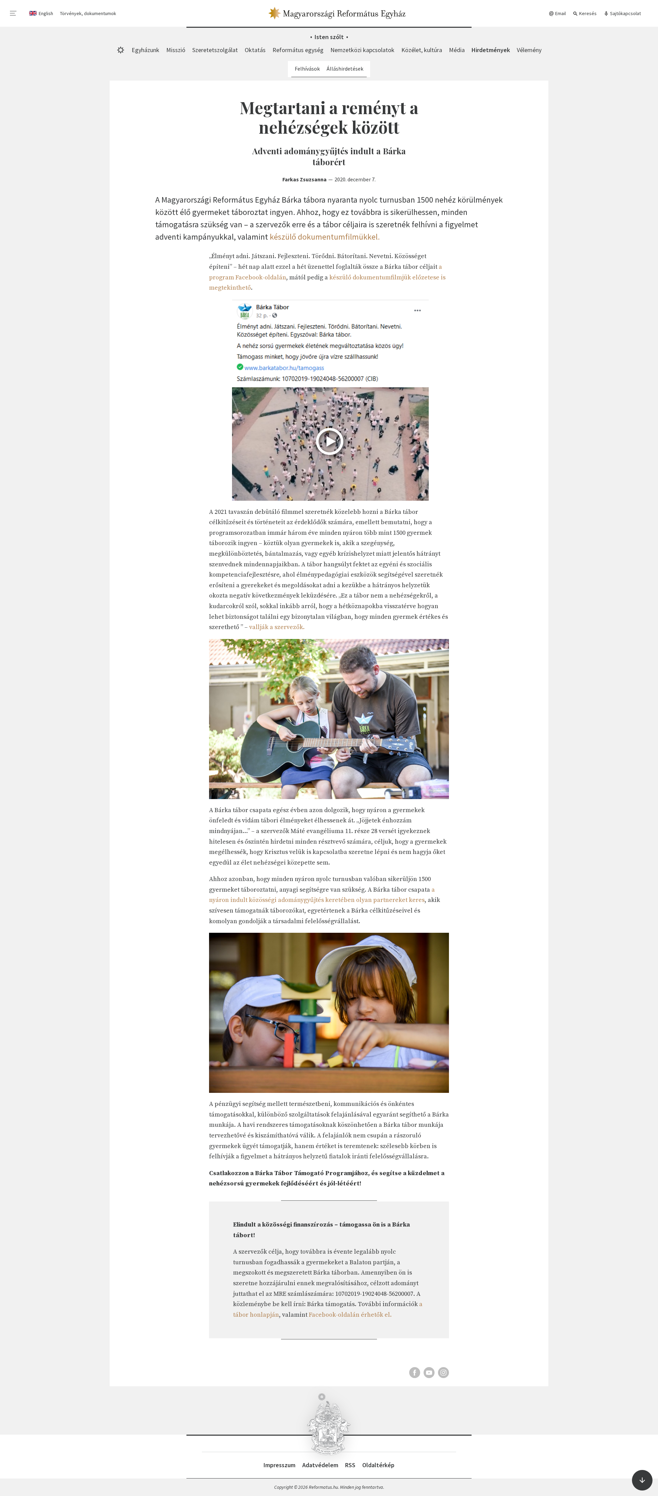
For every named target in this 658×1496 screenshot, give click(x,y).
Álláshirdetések (345, 68)
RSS (350, 1465)
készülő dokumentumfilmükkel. (325, 236)
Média (457, 50)
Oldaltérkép (378, 1465)
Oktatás (255, 50)
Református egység (298, 50)
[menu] (13, 13)
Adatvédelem (320, 1465)
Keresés (587, 13)
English (46, 13)
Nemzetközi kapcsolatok (362, 50)
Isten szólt (329, 37)
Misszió (175, 50)
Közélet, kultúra (421, 50)
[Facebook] (414, 1372)
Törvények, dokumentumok (88, 13)
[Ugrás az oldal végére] (642, 1480)
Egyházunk (145, 50)
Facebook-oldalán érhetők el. (350, 1315)
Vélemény (529, 50)
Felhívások (307, 68)
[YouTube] (429, 1372)
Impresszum (279, 1465)
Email (560, 13)
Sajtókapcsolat (625, 13)
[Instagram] (443, 1372)
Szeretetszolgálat (215, 50)
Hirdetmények (491, 50)
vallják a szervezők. (277, 627)
